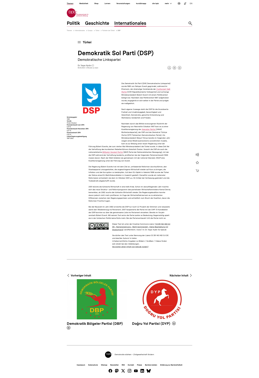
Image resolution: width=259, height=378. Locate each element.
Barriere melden (151, 365)
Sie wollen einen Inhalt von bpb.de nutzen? (130, 247)
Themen (69, 30)
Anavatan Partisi (149, 129)
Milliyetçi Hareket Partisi (112, 152)
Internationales (80, 30)
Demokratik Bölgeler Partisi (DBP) (95, 323)
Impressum (81, 365)
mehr (168, 3)
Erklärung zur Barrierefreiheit (171, 365)
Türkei (97, 30)
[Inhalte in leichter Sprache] (179, 4)
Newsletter (114, 365)
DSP (119, 30)
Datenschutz (93, 365)
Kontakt (131, 365)
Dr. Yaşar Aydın (86, 65)
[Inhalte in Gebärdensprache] (185, 4)
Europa (90, 30)
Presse (139, 365)
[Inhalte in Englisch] (191, 4)
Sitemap (104, 365)
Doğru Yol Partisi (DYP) (151, 323)
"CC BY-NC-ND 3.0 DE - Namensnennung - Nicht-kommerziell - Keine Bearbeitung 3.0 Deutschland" (141, 227)
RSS (123, 365)
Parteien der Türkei (108, 30)
